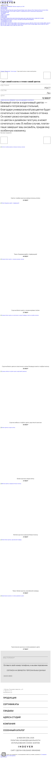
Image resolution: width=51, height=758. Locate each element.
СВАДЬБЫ (3, 13)
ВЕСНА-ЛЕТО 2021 (18, 25)
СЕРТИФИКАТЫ (5, 12)
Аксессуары (12, 11)
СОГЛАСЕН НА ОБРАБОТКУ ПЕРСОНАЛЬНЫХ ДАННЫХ (26, 670)
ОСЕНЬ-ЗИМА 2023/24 (15, 24)
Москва (18, 6)
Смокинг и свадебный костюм (23, 11)
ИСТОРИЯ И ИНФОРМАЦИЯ (8, 18)
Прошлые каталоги (25, 23)
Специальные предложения (36, 11)
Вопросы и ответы (13, 19)
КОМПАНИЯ (4, 16)
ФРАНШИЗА (31, 19)
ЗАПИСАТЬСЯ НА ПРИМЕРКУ (8, 100)
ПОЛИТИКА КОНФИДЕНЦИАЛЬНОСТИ (25, 740)
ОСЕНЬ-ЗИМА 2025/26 (15, 23)
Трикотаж (37, 10)
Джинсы (30, 10)
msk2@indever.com (7, 692)
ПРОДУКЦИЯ (4, 7)
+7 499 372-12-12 (4, 4)
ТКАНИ (19, 19)
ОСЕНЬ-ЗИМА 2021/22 (8, 25)
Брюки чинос (24, 10)
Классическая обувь (43, 10)
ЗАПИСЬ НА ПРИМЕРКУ (7, 1)
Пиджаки (19, 10)
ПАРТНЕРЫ (24, 19)
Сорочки (7, 10)
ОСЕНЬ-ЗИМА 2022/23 (36, 24)
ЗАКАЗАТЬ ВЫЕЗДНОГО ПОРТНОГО (25, 100)
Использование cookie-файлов (25, 743)
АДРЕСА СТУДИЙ (5, 14)
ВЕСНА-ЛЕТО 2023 (25, 24)
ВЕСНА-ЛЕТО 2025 (34, 23)
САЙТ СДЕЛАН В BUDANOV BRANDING (25, 750)
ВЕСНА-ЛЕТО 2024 (5, 24)
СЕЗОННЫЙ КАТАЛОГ (6, 20)
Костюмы (3, 10)
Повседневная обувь (5, 11)
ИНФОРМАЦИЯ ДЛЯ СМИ (21, 18)
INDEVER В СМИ (32, 18)
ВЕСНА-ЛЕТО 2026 (5, 23)
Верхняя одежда (13, 10)
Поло (33, 10)
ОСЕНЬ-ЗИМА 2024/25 (45, 23)
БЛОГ (38, 18)
